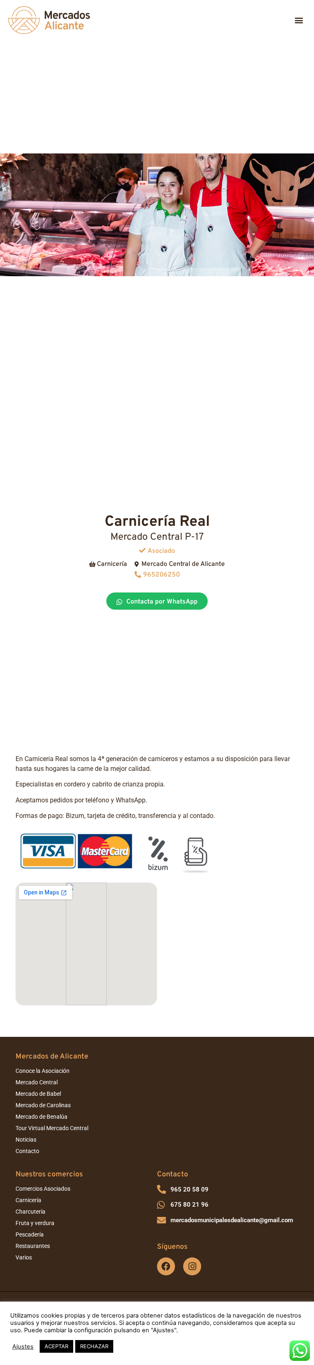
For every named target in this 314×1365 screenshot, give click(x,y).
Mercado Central (37, 1082)
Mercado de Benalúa (41, 1116)
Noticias (26, 1139)
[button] (299, 20)
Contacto (27, 1151)
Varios (24, 1257)
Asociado (161, 551)
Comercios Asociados (43, 1188)
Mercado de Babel (38, 1093)
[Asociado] (142, 550)
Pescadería (30, 1234)
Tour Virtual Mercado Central (52, 1128)
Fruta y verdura (35, 1223)
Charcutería (30, 1211)
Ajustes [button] (23, 1346)
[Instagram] (192, 1266)
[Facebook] (166, 1266)
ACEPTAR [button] (56, 1346)
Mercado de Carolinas (43, 1105)
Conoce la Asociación (43, 1071)
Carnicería (28, 1200)
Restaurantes (33, 1246)
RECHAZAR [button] (94, 1346)
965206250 (161, 575)
